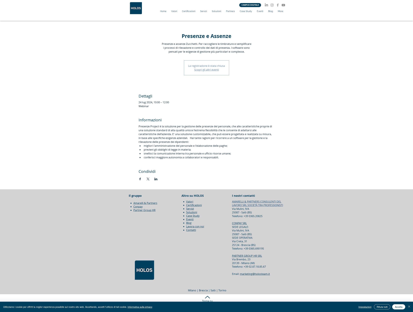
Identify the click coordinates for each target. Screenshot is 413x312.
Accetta (399, 306)
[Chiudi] (409, 306)
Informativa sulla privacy (140, 306)
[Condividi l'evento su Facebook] (140, 179)
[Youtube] (283, 5)
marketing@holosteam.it (255, 274)
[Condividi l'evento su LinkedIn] (155, 179)
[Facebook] (278, 5)
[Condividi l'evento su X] (148, 179)
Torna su (207, 301)
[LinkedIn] (266, 5)
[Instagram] (272, 5)
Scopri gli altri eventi (206, 70)
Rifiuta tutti (382, 306)
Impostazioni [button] (364, 306)
